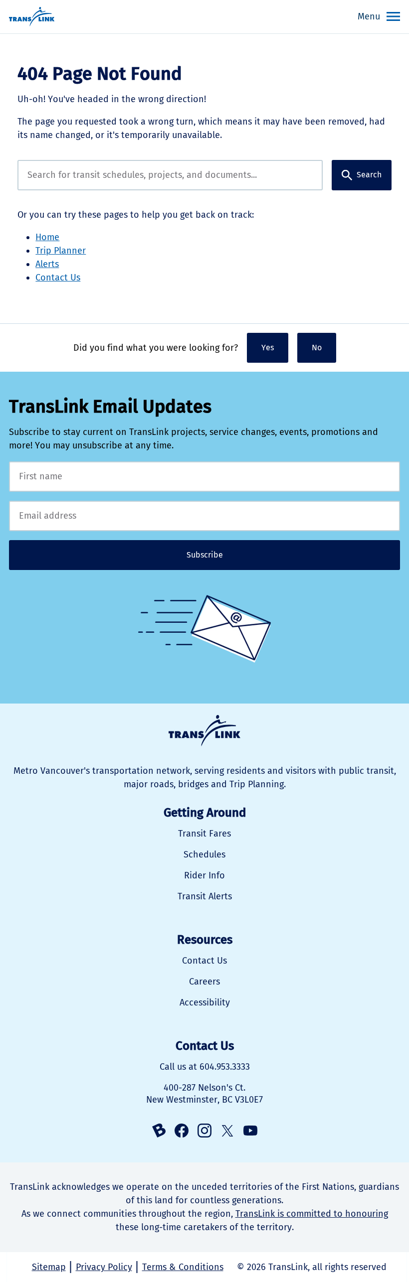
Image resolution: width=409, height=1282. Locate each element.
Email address (204, 516)
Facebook (182, 1131)
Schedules (204, 854)
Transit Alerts (205, 896)
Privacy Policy (104, 1267)
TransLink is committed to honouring (311, 1213)
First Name (204, 476)
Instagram (204, 1131)
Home (47, 237)
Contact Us (57, 277)
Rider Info (204, 875)
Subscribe (205, 555)
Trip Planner (60, 250)
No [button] (317, 347)
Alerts (47, 264)
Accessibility (205, 1002)
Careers (204, 981)
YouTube (250, 1131)
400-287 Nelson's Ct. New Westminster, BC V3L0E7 (204, 1093)
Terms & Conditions (182, 1267)
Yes (267, 347)
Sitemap (49, 1267)
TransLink (204, 730)
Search (369, 174)
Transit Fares (204, 833)
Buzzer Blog (159, 1131)
